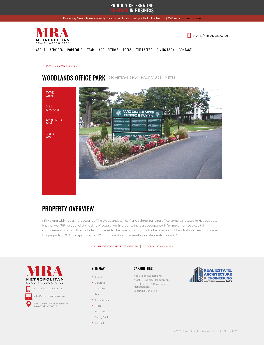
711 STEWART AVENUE (157, 246)
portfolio (75, 49)
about (40, 49)
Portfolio (100, 288)
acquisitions (109, 49)
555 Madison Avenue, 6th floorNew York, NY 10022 (51, 305)
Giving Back (101, 317)
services (56, 49)
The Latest (101, 311)
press (127, 49)
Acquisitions (102, 300)
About (98, 277)
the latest (144, 49)
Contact (99, 323)
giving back (165, 49)
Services (100, 282)
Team (98, 294)
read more (193, 18)
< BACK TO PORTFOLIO (59, 66)
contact (185, 49)
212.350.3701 (219, 36)
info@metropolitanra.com (49, 296)
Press (98, 305)
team (90, 49)
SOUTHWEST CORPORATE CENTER (116, 246)
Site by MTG (231, 331)
